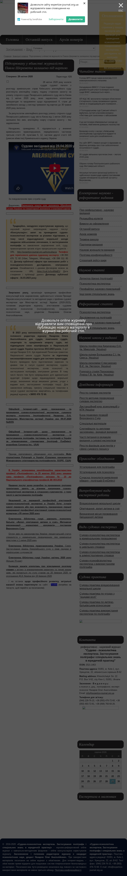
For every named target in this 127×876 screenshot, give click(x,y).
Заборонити (56, 19)
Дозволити (75, 19)
